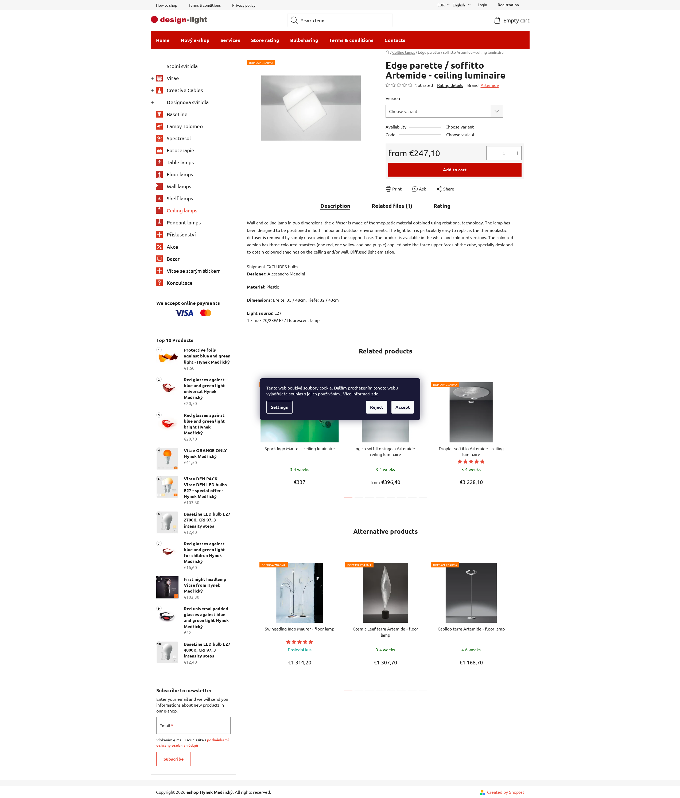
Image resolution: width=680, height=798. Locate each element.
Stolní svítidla (182, 66)
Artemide (490, 85)
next (520, 438)
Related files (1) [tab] (392, 205)
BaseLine (177, 114)
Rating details (450, 85)
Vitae (173, 78)
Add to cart (455, 169)
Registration (508, 4)
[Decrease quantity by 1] (491, 153)
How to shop (166, 5)
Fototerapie (180, 150)
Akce (172, 246)
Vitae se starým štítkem (193, 270)
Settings (279, 407)
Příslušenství (181, 234)
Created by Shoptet (505, 792)
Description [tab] (335, 205)
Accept (402, 407)
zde (374, 393)
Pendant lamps (184, 222)
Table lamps (180, 162)
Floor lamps (180, 174)
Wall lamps (179, 186)
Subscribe (174, 759)
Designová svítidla (188, 102)
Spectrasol (179, 138)
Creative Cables (185, 90)
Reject (376, 407)
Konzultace (180, 282)
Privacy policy (243, 5)
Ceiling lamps (182, 210)
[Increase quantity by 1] (517, 153)
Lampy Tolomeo (185, 126)
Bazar (173, 258)
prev (251, 438)
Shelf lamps (180, 198)
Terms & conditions (205, 5)
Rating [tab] (442, 205)
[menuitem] (163, 40)
